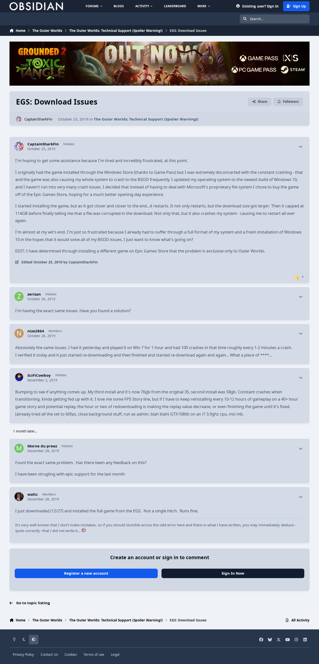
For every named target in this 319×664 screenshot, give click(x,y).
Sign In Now (233, 573)
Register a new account (86, 573)
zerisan (34, 294)
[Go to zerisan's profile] (19, 296)
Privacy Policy (23, 654)
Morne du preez (42, 446)
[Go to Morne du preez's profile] (19, 448)
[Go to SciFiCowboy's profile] (19, 377)
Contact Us (49, 654)
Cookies (71, 654)
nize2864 (35, 331)
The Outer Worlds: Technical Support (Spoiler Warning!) (146, 119)
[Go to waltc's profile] (19, 496)
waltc (32, 494)
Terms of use (93, 654)
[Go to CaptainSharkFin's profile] (19, 119)
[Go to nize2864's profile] (19, 333)
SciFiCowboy (39, 375)
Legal (115, 654)
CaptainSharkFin (38, 119)
